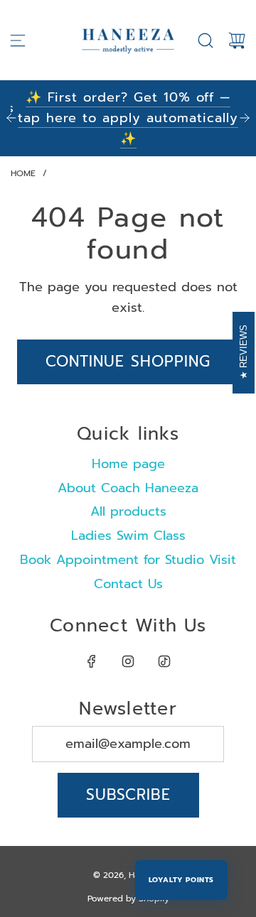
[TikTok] (164, 661)
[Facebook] (91, 661)
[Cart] (236, 40)
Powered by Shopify (128, 898)
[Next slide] (244, 118)
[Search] (205, 40)
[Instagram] (128, 661)
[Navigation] (18, 40)
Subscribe (128, 794)
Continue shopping (128, 361)
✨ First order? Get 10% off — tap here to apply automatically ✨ (128, 117)
